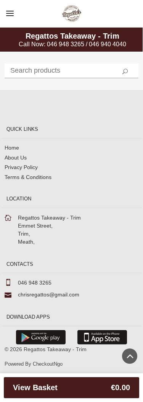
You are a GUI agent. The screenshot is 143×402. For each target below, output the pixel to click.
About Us (16, 158)
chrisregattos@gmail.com (48, 294)
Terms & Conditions (28, 177)
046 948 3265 (34, 283)
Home (12, 148)
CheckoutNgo (48, 364)
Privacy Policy (21, 167)
